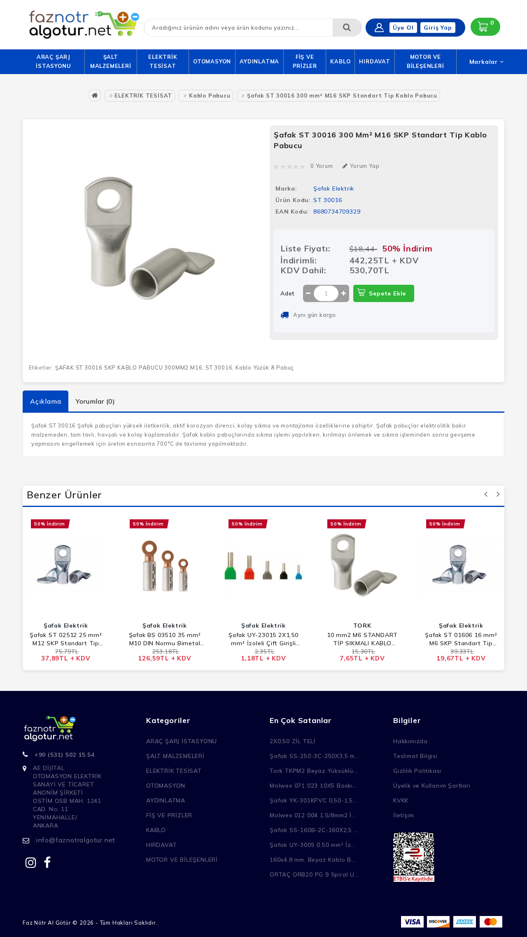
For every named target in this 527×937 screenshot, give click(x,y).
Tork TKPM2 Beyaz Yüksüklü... (314, 770)
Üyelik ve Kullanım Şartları (432, 785)
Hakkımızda (410, 741)
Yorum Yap (364, 166)
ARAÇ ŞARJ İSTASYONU (53, 61)
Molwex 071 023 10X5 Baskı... (313, 785)
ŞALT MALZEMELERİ (110, 61)
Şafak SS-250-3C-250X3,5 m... (314, 756)
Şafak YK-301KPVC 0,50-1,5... (313, 800)
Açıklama (45, 401)
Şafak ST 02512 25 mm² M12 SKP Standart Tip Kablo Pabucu (66, 639)
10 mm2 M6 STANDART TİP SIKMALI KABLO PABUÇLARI (362, 639)
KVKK (400, 800)
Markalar (484, 61)
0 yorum (321, 166)
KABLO (340, 61)
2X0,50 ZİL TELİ (293, 741)
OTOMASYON (212, 61)
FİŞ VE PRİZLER (305, 61)
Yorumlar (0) (95, 401)
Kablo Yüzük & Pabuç (265, 367)
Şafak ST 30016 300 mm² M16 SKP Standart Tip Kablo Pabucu (342, 95)
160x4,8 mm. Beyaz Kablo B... (313, 859)
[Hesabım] (379, 27)
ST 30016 (218, 367)
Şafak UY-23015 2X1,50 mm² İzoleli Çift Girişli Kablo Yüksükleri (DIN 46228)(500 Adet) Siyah (264, 639)
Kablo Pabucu (210, 95)
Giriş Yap (438, 27)
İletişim (403, 815)
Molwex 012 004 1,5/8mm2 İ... (313, 815)
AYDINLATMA (259, 61)
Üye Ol (403, 27)
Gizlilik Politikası (417, 770)
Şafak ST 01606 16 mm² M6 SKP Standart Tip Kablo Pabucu (461, 639)
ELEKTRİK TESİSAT (162, 61)
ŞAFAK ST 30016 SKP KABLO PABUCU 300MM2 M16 (129, 367)
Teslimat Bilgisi (415, 756)
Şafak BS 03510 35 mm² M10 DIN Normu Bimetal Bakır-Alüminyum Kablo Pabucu (165, 639)
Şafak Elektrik (333, 188)
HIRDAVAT (374, 61)
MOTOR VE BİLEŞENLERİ (425, 61)
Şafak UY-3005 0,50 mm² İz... (313, 845)
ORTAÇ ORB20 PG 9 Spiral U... (314, 874)
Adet (287, 293)
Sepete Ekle (387, 293)
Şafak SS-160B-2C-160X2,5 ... (314, 830)
